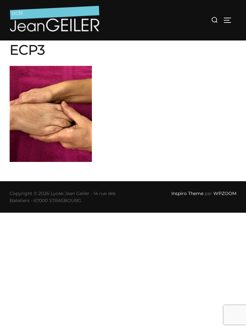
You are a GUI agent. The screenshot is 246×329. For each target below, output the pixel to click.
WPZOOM (224, 193)
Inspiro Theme (187, 193)
